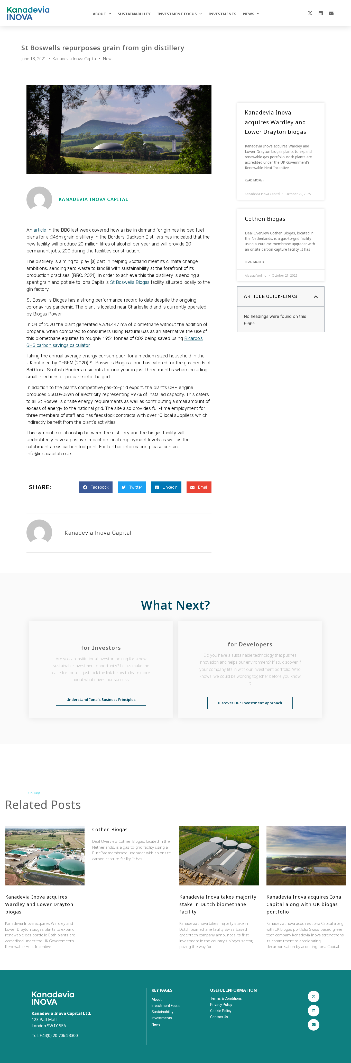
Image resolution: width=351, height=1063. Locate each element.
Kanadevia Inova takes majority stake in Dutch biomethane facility (217, 904)
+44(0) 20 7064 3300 (59, 1035)
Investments (222, 13)
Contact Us (219, 1017)
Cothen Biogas (265, 218)
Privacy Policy (221, 1005)
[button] (96, 487)
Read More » (254, 180)
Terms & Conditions (226, 998)
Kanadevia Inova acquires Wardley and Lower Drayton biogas (275, 122)
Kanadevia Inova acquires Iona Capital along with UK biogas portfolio (303, 904)
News (248, 13)
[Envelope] (331, 13)
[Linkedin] (320, 13)
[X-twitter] (310, 13)
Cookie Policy (221, 1011)
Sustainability (134, 13)
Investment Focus (177, 13)
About (99, 13)
